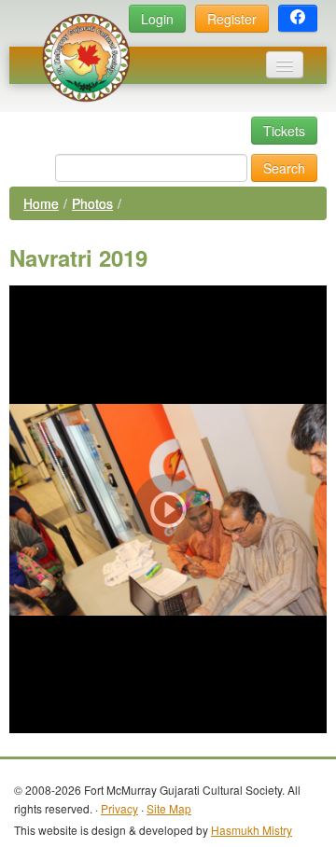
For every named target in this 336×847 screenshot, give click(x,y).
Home (41, 203)
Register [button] (232, 18)
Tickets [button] (284, 130)
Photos (92, 203)
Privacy (119, 808)
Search (284, 168)
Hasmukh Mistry (251, 830)
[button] (297, 19)
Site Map (169, 808)
